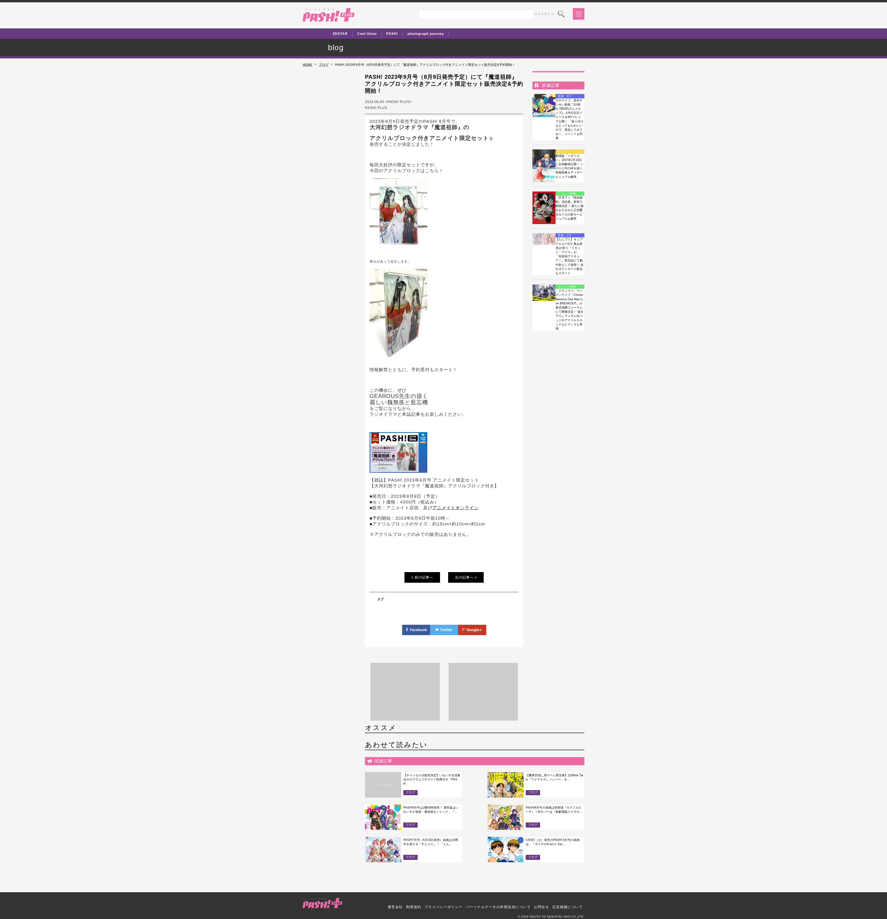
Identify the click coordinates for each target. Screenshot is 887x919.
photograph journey (425, 34)
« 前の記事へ (422, 577)
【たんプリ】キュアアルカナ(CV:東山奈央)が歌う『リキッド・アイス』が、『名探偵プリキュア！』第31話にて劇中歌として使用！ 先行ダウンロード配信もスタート (569, 256)
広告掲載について (567, 907)
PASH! (392, 34)
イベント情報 (567, 193)
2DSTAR (340, 34)
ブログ (323, 65)
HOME (307, 65)
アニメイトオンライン (455, 507)
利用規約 (413, 907)
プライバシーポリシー (444, 907)
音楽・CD (564, 96)
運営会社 (395, 907)
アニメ (562, 151)
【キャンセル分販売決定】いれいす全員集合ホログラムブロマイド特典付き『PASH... (431, 779)
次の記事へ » (466, 577)
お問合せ (541, 907)
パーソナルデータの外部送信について (498, 907)
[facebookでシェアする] (416, 632)
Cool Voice (367, 34)
